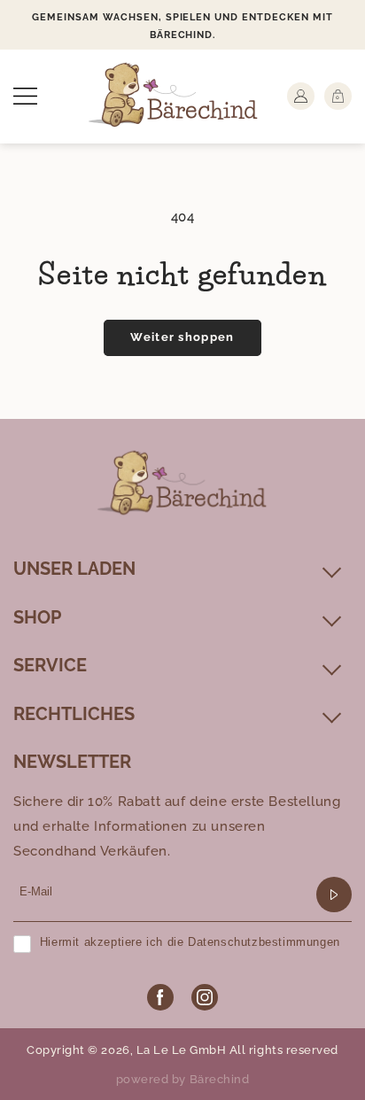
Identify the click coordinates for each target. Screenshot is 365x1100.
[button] (25, 96)
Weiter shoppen (182, 337)
